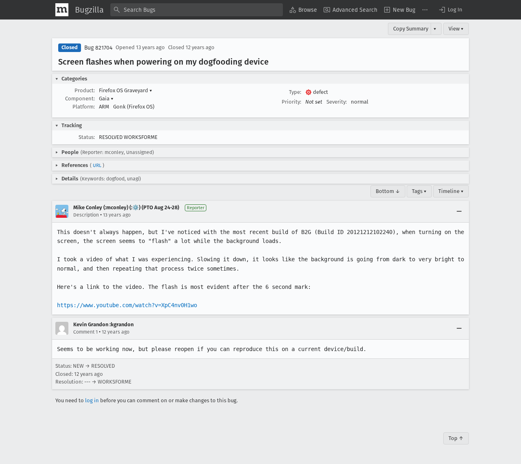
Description (86, 215)
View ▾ (456, 29)
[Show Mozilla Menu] (61, 9)
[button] (450, 9)
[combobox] (196, 9)
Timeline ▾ (451, 191)
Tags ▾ (419, 191)
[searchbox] (196, 9)
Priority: (291, 102)
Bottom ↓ (388, 191)
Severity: (336, 102)
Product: (84, 90)
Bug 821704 (98, 47)
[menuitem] (303, 9)
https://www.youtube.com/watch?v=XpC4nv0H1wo (127, 305)
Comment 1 (85, 332)
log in (92, 400)
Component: (80, 98)
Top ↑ (456, 438)
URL (97, 165)
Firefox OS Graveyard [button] (125, 90)
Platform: (83, 107)
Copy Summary (410, 29)
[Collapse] (459, 211)
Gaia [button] (106, 98)
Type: (295, 92)
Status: (87, 137)
